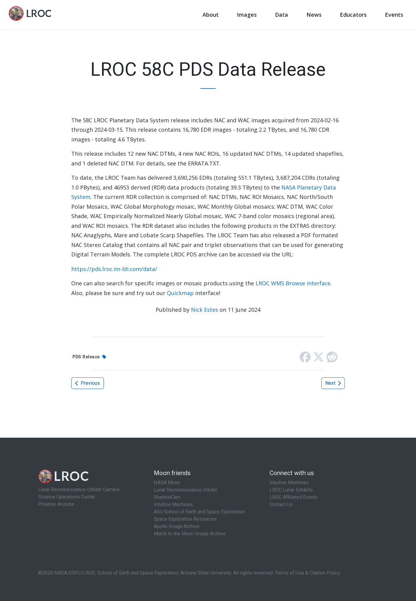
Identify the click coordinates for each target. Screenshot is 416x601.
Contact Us (281, 504)
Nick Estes (204, 309)
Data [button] (281, 14)
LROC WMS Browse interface (293, 283)
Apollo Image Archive (176, 526)
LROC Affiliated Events (294, 497)
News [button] (314, 14)
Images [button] (247, 14)
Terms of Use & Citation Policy (307, 573)
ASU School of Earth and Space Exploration (199, 512)
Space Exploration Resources (185, 519)
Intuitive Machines (173, 504)
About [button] (211, 14)
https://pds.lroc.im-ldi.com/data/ (114, 269)
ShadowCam (167, 497)
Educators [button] (353, 14)
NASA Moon (167, 482)
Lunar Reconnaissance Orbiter (185, 490)
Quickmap (180, 293)
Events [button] (394, 14)
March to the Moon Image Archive (190, 534)
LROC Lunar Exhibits (291, 490)
